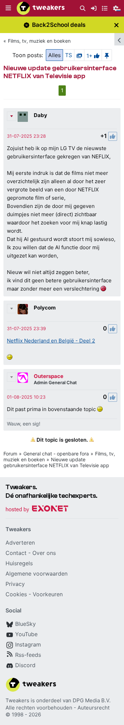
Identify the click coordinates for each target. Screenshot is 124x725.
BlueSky (25, 623)
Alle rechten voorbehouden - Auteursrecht (58, 707)
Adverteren (20, 542)
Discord (25, 665)
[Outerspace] (23, 377)
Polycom (45, 307)
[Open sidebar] (119, 39)
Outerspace (48, 376)
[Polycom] (23, 309)
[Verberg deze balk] (116, 25)
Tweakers (17, 700)
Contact (16, 552)
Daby (40, 115)
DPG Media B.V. (92, 700)
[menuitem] (82, 8)
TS (68, 55)
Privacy (15, 583)
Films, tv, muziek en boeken (39, 41)
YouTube (26, 634)
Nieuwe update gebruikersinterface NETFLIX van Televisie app (56, 462)
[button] (8, 8)
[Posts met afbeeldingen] (79, 55)
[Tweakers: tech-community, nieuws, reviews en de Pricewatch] (41, 8)
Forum (10, 453)
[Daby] (23, 117)
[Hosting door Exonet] (37, 509)
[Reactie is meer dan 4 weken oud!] (26, 136)
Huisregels (19, 563)
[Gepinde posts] (107, 55)
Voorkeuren (48, 594)
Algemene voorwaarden (37, 573)
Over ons (44, 552)
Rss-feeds (28, 654)
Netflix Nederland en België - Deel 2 (51, 340)
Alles (54, 55)
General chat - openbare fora (56, 453)
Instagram (28, 644)
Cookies (16, 594)
